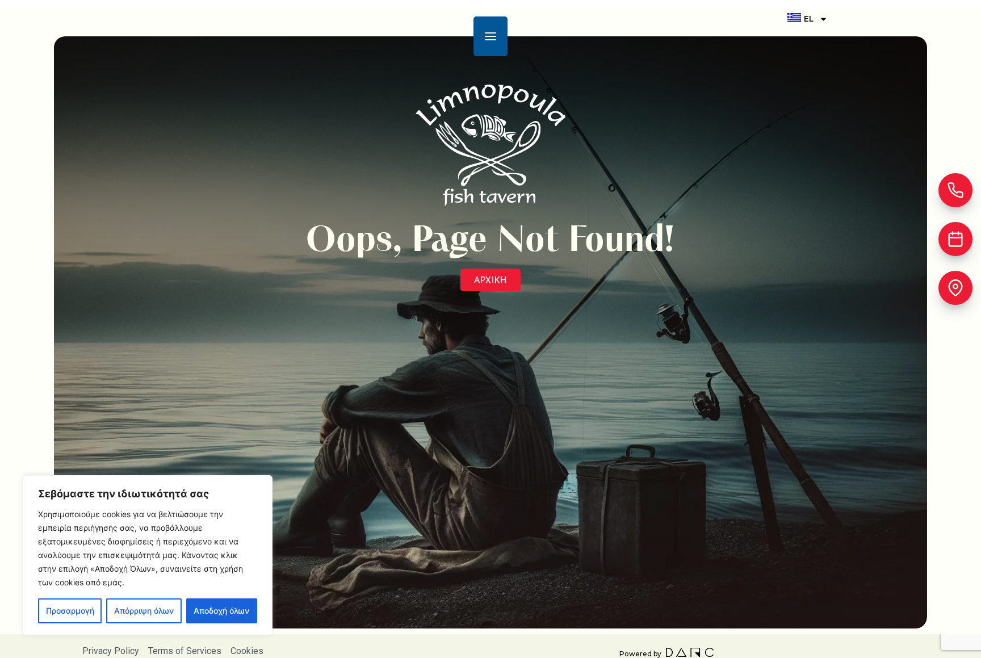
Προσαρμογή (70, 610)
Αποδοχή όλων (221, 610)
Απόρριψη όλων (144, 610)
